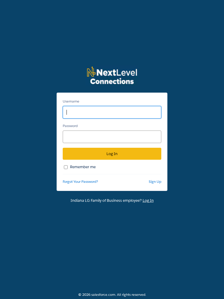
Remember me (83, 166)
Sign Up (155, 181)
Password (70, 125)
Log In (148, 200)
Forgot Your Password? (80, 181)
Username (71, 101)
